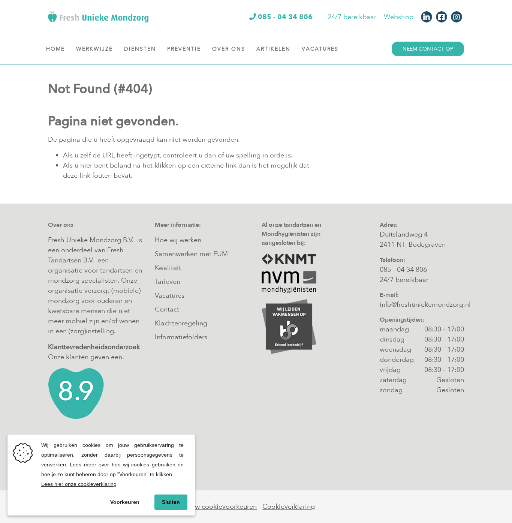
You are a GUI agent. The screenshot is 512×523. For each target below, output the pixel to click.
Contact (167, 309)
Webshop (398, 17)
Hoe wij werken (178, 240)
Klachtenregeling (181, 323)
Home (55, 48)
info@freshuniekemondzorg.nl (425, 304)
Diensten (140, 48)
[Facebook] (441, 16)
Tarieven (167, 281)
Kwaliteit (168, 268)
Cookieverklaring (288, 506)
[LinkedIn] (426, 16)
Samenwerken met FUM (191, 254)
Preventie (184, 48)
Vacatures (320, 48)
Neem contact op (428, 48)
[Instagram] (456, 16)
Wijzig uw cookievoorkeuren (213, 506)
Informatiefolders (181, 337)
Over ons (228, 48)
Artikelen (273, 48)
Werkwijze (94, 48)
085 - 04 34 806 (403, 269)
